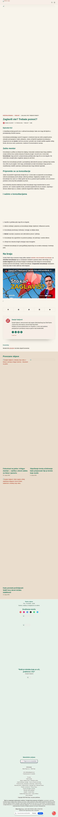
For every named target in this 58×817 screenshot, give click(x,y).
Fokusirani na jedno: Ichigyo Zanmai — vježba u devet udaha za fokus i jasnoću (15, 471)
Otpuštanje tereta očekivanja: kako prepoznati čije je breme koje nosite (41, 471)
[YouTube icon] (21, 332)
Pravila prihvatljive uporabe (29, 788)
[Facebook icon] (13, 332)
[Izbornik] (54, 2)
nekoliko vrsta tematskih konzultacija (41, 257)
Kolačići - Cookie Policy (29, 792)
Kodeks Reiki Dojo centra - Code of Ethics (29, 793)
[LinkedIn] (39, 309)
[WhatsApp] (29, 309)
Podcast (26, 122)
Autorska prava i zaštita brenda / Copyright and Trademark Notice (29, 785)
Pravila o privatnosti (25, 787)
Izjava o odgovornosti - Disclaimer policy (29, 780)
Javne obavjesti (29, 795)
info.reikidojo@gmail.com (29, 772)
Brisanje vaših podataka (29, 790)
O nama (29, 777)
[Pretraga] (51, 2)
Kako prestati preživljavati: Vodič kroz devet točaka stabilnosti (13, 590)
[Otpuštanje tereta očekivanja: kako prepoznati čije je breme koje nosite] (42, 412)
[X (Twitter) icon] (18, 332)
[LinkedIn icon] (16, 332)
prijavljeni (11, 348)
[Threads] (18, 309)
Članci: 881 (14, 335)
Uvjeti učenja (29, 778)
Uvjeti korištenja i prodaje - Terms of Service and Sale (29, 782)
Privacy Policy (34, 787)
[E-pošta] (50, 309)
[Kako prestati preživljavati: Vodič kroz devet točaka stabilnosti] (15, 531)
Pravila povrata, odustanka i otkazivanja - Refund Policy (29, 783)
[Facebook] (8, 309)
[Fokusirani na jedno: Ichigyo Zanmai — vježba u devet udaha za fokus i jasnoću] (15, 412)
